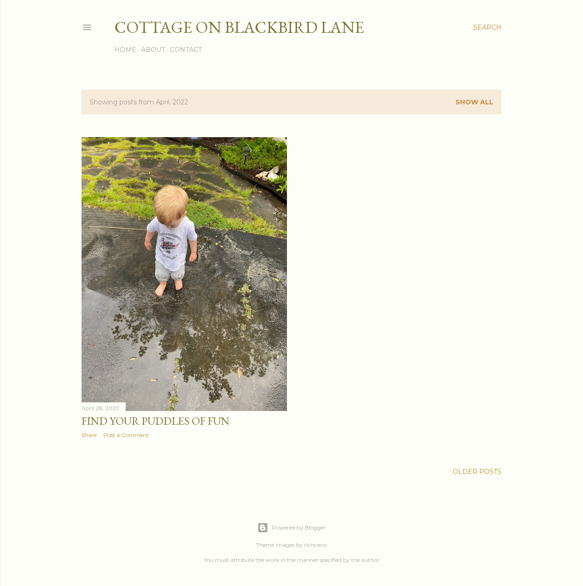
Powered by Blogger (299, 527)
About (153, 50)
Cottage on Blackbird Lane (239, 27)
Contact (186, 50)
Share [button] (89, 435)
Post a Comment (126, 435)
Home (125, 50)
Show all (474, 102)
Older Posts (477, 472)
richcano (315, 544)
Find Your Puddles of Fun (156, 421)
